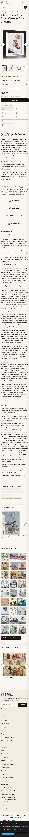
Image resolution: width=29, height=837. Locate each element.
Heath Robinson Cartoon (7, 186)
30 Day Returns (21, 176)
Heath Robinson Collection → (10, 637)
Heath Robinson (15, 489)
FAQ (2, 750)
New (2, 730)
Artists (9, 489)
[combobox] (12, 7)
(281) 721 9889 (7, 787)
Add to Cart (15, 100)
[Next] (26, 44)
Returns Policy (5, 757)
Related (11, 495)
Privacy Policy (5, 754)
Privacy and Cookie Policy (17, 829)
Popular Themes (9, 498)
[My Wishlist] (18, 2)
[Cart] (22, 2)
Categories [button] (5, 12)
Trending (3, 727)
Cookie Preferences (7, 777)
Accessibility (5, 747)
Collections (20, 12)
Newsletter (4, 774)
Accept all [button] (8, 834)
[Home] (6, 2)
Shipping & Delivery (6, 760)
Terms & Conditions (7, 764)
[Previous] (3, 44)
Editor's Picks (5, 723)
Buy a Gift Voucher (6, 740)
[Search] (25, 7)
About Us (4, 717)
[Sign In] (26, 2)
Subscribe (23, 704)
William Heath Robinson (19, 492)
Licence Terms (5, 767)
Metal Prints (4, 771)
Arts (6, 489)
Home (3, 489)
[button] (14, 831)
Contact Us (4, 784)
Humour (7, 495)
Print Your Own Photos (7, 737)
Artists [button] (13, 12)
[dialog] (14, 829)
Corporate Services (6, 734)
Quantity (11, 89)
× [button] (27, 823)
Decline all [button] (21, 834)
